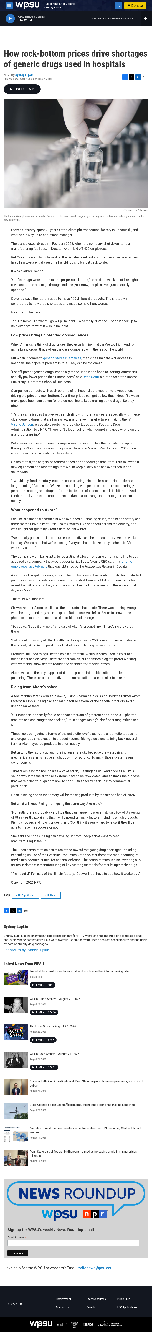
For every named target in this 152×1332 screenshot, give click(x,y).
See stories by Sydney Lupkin (26, 950)
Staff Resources (96, 1299)
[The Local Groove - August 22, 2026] (16, 1032)
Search (91, 1307)
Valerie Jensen (22, 424)
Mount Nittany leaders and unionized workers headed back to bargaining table (80, 971)
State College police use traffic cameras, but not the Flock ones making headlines (82, 1105)
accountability (119, 940)
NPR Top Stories (25, 895)
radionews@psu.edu (94, 1268)
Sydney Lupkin (24, 75)
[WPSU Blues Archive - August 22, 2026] (16, 1005)
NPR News (50, 895)
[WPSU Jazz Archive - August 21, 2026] (16, 1060)
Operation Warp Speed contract (89, 940)
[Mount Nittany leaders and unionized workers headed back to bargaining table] (16, 977)
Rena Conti (91, 377)
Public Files (123, 1299)
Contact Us (62, 1307)
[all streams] (146, 18)
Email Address (16, 1237)
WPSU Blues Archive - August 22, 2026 (55, 999)
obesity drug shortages (32, 944)
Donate (137, 6)
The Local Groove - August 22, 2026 (53, 1026)
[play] (10, 19)
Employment (63, 1299)
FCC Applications (127, 1307)
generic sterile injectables (61, 358)
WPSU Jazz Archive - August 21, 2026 (54, 1054)
